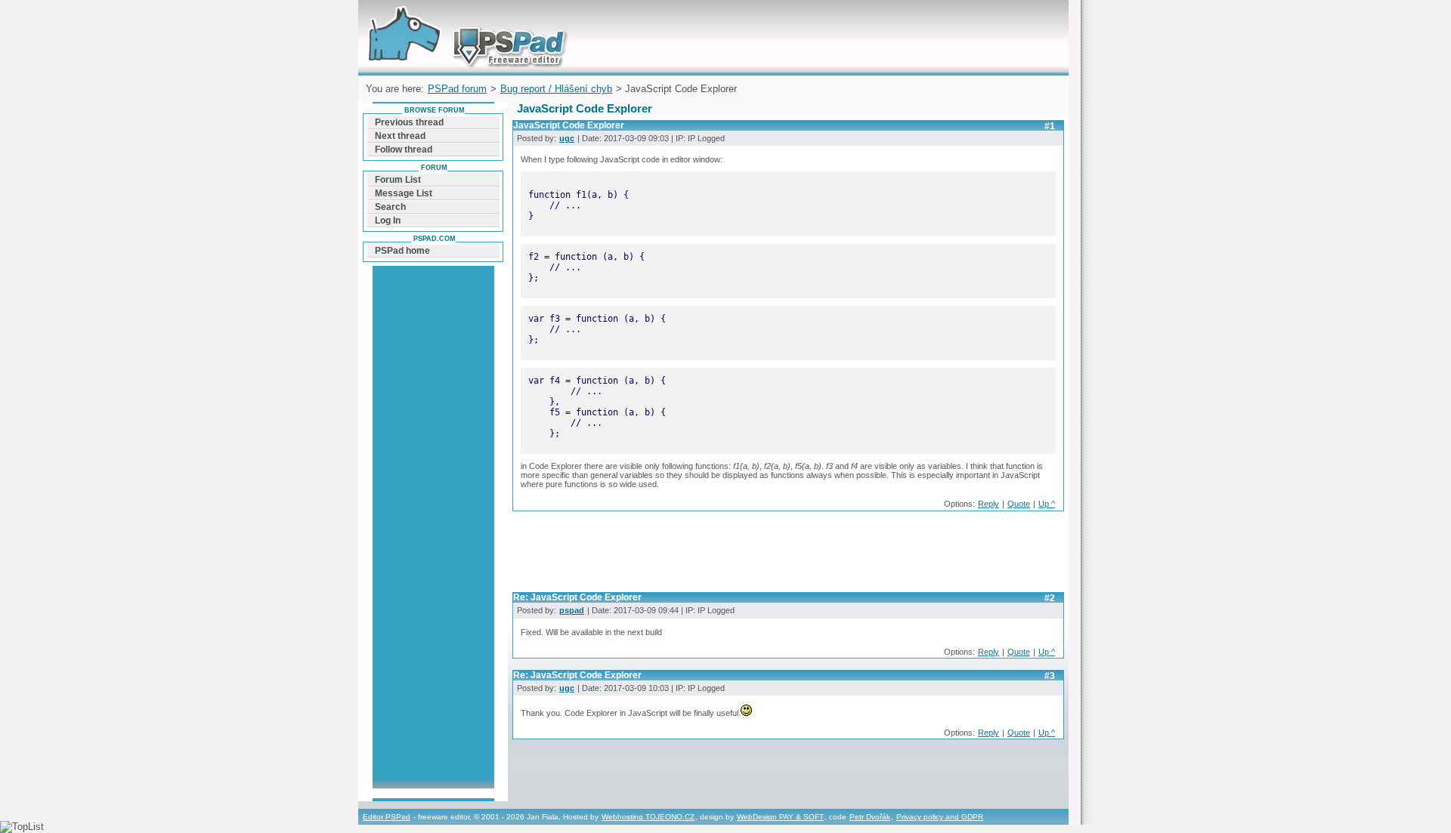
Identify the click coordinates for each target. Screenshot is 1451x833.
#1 (1049, 126)
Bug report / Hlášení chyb (556, 88)
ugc (566, 138)
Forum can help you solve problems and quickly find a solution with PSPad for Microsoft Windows (463, 18)
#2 (1049, 598)
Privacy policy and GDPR (939, 817)
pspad (571, 610)
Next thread (400, 135)
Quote (1018, 503)
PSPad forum (457, 88)
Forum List (398, 179)
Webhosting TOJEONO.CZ (648, 817)
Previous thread (409, 122)
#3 (1049, 675)
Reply (988, 503)
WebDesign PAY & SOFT (780, 817)
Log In (388, 220)
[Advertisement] (787, 556)
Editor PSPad (386, 817)
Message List (403, 193)
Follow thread (403, 149)
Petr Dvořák (869, 817)
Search (390, 206)
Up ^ (1046, 503)
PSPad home (402, 250)
